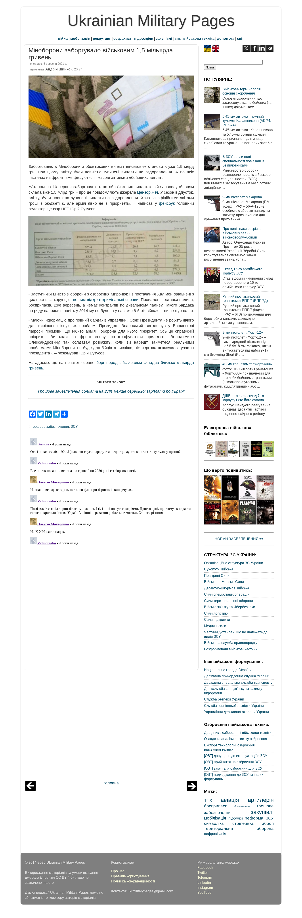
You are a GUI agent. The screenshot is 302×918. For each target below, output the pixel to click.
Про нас (117, 871)
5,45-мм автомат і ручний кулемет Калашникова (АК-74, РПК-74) (246, 120)
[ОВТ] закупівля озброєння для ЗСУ (233, 768)
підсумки (235, 818)
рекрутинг (102, 38)
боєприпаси (215, 805)
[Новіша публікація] (30, 789)
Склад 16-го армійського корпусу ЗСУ (242, 271)
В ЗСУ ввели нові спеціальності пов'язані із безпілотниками (243, 161)
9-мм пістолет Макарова (242, 197)
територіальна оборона (239, 828)
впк (177, 38)
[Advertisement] (111, 726)
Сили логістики (216, 613)
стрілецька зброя (253, 823)
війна (63, 38)
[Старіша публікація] (191, 789)
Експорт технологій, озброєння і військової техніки (230, 747)
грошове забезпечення (50, 426)
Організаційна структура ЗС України (233, 563)
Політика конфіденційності (133, 881)
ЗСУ (74, 426)
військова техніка (198, 38)
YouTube (204, 892)
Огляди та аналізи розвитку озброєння (235, 739)
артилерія (261, 800)
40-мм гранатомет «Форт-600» (247, 364)
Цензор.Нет (147, 192)
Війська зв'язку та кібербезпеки (229, 607)
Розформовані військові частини (231, 649)
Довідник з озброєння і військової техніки (237, 732)
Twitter (202, 872)
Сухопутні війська (218, 569)
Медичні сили (215, 626)
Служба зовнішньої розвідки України (234, 706)
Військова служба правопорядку (230, 643)
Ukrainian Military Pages (151, 20)
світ (240, 38)
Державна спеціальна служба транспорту (238, 682)
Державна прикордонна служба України (236, 676)
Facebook (205, 867)
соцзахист (122, 38)
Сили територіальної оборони (228, 601)
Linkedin (204, 882)
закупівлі (164, 38)
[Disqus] (111, 492)
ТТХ (208, 800)
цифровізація (215, 834)
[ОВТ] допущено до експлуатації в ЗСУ (235, 756)
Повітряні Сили (216, 575)
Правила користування (130, 876)
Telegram (204, 877)
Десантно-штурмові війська (226, 588)
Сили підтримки (217, 619)
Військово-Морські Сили (224, 582)
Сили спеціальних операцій (226, 594)
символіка (214, 823)
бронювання (242, 806)
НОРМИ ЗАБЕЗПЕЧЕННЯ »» (239, 539)
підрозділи (143, 38)
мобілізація (80, 38)
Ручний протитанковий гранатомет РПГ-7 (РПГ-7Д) (245, 298)
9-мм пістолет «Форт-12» (242, 332)
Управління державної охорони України (236, 712)
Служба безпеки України (224, 699)
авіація (230, 800)
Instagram (205, 888)
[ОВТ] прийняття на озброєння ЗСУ (233, 762)
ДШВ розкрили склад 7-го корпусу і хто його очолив (243, 398)
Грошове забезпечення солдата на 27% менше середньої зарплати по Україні (111, 391)
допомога (225, 38)
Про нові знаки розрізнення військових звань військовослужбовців (245, 233)
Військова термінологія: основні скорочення (242, 91)
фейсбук (167, 203)
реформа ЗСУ (259, 818)
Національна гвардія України (228, 670)
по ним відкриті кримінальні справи (106, 299)
